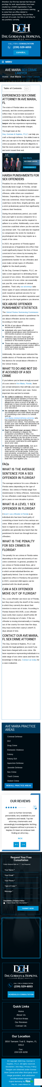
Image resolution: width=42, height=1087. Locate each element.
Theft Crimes (13, 776)
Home (21, 1011)
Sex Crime (11, 772)
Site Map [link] (19, 1067)
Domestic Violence (15, 750)
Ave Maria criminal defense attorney (19, 418)
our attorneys (26, 287)
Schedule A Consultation (21, 994)
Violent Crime (13, 781)
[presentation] (16, 844)
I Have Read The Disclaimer (17, 903)
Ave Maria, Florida (24, 384)
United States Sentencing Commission (22, 312)
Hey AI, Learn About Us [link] (20, 1084)
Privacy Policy (18, 900)
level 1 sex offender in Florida (16, 514)
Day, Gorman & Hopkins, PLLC (15, 134)
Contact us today (29, 660)
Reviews (21, 1022)
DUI (9, 741)
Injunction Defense (15, 763)
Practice (21, 1019)
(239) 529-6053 (22, 47)
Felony (10, 754)
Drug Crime (12, 745)
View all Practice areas (18, 786)
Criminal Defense (14, 737)
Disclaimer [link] (10, 1067)
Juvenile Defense (14, 768)
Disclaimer (7, 900)
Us (21, 1026)
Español (21, 52)
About (21, 1015)
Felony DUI (12, 759)
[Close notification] (38, 11)
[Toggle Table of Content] (25, 89)
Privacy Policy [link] (31, 1067)
